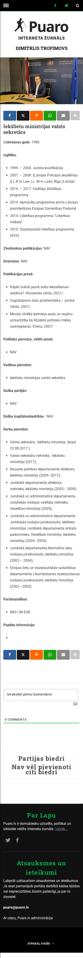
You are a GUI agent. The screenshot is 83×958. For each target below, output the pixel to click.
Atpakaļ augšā (39, 943)
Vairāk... (61, 829)
